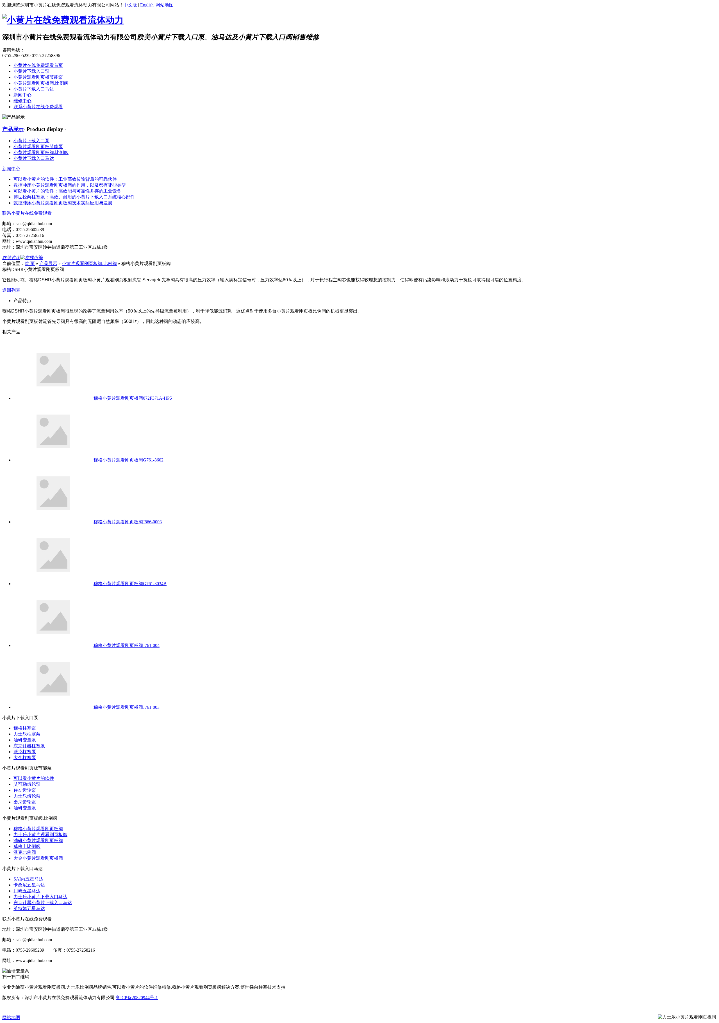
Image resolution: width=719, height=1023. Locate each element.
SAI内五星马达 (28, 879)
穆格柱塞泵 (24, 728)
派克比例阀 (24, 852)
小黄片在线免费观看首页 (38, 65)
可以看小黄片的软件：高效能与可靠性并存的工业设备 (67, 191)
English (147, 5)
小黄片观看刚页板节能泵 (38, 77)
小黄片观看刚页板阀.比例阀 (41, 83)
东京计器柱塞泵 (29, 745)
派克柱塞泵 (24, 751)
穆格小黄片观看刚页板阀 (38, 828)
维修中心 (22, 100)
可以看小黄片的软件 (33, 778)
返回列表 (11, 290)
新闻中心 (22, 94)
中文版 (130, 5)
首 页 (30, 263)
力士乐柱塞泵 (26, 734)
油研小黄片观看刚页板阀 (38, 840)
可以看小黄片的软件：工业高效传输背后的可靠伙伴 (65, 179)
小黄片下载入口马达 (33, 89)
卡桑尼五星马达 (29, 884)
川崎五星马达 (26, 890)
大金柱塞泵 (24, 757)
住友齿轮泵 (24, 790)
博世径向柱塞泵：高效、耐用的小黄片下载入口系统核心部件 (74, 196)
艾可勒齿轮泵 (26, 784)
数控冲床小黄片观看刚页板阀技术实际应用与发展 (62, 202)
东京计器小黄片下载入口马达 (42, 902)
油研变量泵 (24, 739)
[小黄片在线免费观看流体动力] (63, 20)
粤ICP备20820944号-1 (137, 997)
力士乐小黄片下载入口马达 (40, 896)
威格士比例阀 (26, 846)
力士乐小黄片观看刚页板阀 (40, 834)
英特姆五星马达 (29, 908)
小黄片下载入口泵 (31, 71)
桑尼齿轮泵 (24, 802)
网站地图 (165, 5)
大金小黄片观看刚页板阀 (38, 858)
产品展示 (13, 129)
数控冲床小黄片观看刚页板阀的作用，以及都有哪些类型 (69, 185)
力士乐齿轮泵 (26, 796)
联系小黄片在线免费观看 (38, 106)
